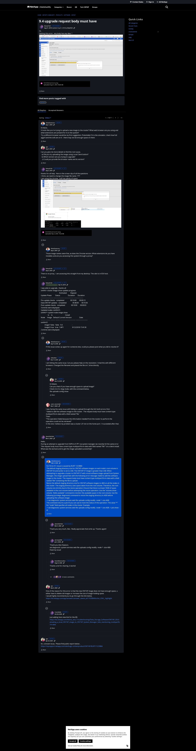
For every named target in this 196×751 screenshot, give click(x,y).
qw (47, 147)
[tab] (41, 110)
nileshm (54, 358)
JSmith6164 (50, 436)
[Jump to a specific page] (121, 117)
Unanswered (143, 32)
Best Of (131, 40)
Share (41, 91)
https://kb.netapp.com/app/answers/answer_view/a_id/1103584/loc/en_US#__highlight (79, 598)
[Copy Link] (74, 28)
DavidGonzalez (60, 561)
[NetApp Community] (39, 7)
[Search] (167, 7)
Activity (131, 29)
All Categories (133, 23)
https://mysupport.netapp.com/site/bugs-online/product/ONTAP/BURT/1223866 (72, 646)
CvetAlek (58, 612)
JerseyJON (58, 540)
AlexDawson (50, 123)
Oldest (47, 118)
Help (130, 37)
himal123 (47, 26)
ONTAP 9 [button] (42, 102)
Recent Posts (133, 26)
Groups (131, 34)
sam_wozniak (56, 404)
